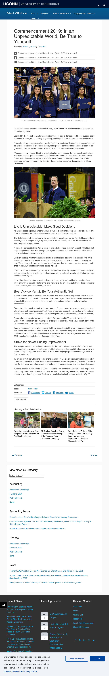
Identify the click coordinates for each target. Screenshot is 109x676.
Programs (44, 13)
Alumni (76, 610)
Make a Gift (78, 614)
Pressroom (77, 618)
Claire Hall (42, 46)
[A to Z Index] (103, 4)
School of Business (17, 13)
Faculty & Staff (15, 493)
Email (71, 392)
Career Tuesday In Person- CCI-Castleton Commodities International (58, 641)
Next (94, 455)
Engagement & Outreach (83, 13)
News (11, 502)
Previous (17, 455)
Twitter (48, 392)
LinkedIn (59, 392)
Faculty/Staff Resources (83, 623)
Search (33, 18)
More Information (77, 659)
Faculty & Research (61, 13)
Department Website (18, 489)
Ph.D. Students (15, 497)
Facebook (35, 392)
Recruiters (77, 606)
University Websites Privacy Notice (20, 671)
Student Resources (81, 627)
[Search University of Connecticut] (98, 4)
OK (96, 658)
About (33, 13)
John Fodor (32, 388)
